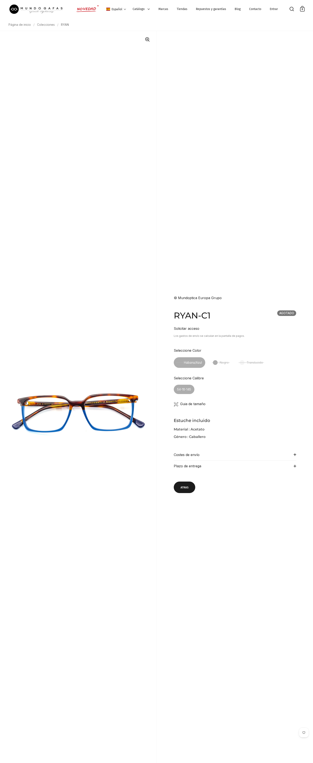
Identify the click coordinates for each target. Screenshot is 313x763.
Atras (184, 487)
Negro (224, 362)
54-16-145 (184, 389)
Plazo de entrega (187, 466)
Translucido (255, 362)
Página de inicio (20, 24)
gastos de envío (189, 335)
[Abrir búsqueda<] (292, 9)
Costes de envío (187, 455)
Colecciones (46, 24)
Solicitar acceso (186, 328)
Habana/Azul (193, 362)
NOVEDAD (86, 9)
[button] (116, 9)
